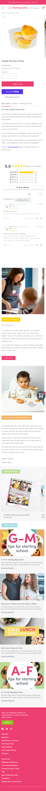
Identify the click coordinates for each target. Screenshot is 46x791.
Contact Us (6, 759)
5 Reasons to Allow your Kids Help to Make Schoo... (19, 604)
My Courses (35, 8)
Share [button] (8, 218)
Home (3, 13)
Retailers (5, 737)
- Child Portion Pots (12, 13)
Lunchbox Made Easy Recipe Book (16, 515)
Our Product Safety (9, 750)
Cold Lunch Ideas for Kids (11, 648)
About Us (5, 734)
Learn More (8, 358)
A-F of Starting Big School (12, 692)
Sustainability (7, 747)
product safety (13, 147)
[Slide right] (41, 474)
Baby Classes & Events (10, 740)
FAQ (3, 772)
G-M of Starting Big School (12, 560)
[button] (3, 8)
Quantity (5, 72)
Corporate (5, 778)
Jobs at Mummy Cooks (10, 775)
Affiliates (5, 753)
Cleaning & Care (8, 744)
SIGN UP (7, 722)
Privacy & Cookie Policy (10, 768)
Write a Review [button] (24, 187)
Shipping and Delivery (10, 762)
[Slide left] (39, 474)
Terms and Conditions (10, 765)
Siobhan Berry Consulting (11, 781)
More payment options (12, 97)
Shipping (4, 68)
